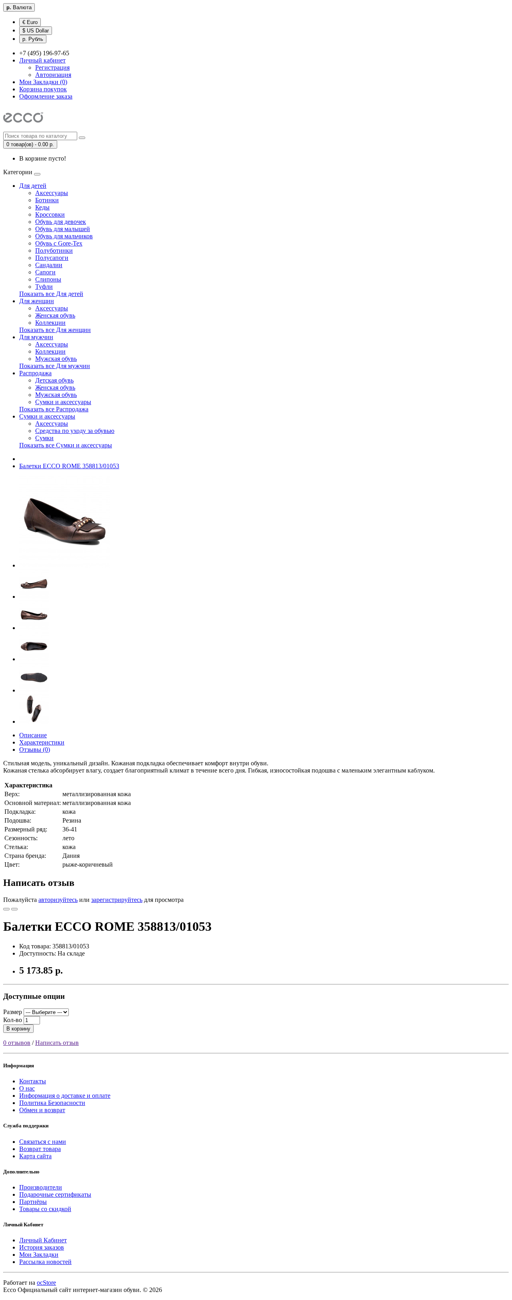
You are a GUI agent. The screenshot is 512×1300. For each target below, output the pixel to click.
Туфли (44, 286)
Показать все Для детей (51, 293)
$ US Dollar (35, 31)
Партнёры (33, 1201)
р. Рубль (32, 39)
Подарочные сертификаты (55, 1194)
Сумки (44, 438)
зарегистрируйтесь (116, 899)
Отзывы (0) (34, 749)
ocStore (46, 1282)
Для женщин (36, 301)
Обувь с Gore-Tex (58, 243)
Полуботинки (54, 250)
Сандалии (48, 265)
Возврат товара (40, 1148)
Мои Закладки (38, 1254)
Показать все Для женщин (55, 329)
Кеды (42, 207)
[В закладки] (6, 909)
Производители (40, 1187)
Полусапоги (51, 257)
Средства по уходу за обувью (74, 430)
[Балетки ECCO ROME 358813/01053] (64, 565)
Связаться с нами (42, 1141)
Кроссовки (50, 214)
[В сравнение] (14, 909)
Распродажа (35, 373)
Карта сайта (35, 1156)
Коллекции (50, 322)
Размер (12, 1011)
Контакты (32, 1081)
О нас (27, 1088)
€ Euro (30, 22)
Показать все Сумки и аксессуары (65, 445)
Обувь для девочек (60, 221)
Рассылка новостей (45, 1261)
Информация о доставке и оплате (64, 1095)
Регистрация (52, 67)
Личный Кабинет (43, 1240)
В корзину (18, 1029)
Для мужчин (36, 337)
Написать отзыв (57, 1042)
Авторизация (53, 74)
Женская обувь (55, 315)
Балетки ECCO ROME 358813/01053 (69, 466)
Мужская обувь (56, 358)
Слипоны (48, 279)
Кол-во (12, 1019)
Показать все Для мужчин (54, 365)
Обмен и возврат (42, 1110)
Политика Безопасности (52, 1102)
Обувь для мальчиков (64, 236)
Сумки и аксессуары (63, 401)
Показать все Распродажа (53, 409)
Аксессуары (51, 192)
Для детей (32, 185)
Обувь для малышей (62, 228)
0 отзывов (16, 1042)
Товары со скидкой (45, 1208)
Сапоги (45, 272)
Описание (33, 735)
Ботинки (47, 200)
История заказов (41, 1247)
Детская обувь (54, 380)
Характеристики (41, 742)
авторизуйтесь (58, 899)
